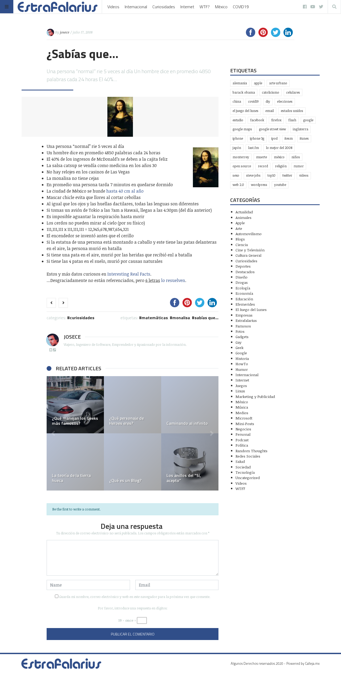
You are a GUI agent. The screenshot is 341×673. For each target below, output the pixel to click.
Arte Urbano (278, 83)
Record (263, 166)
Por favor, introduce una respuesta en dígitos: (133, 608)
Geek (239, 347)
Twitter (287, 175)
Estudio (238, 120)
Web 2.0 (238, 184)
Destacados (245, 271)
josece (64, 32)
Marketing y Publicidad (255, 396)
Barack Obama (244, 92)
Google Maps (242, 129)
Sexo (236, 175)
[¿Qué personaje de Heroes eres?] (132, 404)
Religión (281, 166)
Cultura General (248, 255)
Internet (187, 6)
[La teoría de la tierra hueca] (75, 462)
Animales (243, 217)
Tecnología (245, 472)
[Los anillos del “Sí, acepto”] (189, 462)
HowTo (242, 363)
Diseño (241, 277)
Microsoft (244, 418)
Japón (237, 148)
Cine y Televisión (250, 249)
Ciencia (242, 244)
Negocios (243, 428)
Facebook (257, 120)
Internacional (136, 6)
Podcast (242, 439)
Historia (242, 358)
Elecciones (285, 101)
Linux (240, 390)
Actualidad (244, 211)
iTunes (304, 138)
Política (242, 445)
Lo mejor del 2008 (279, 148)
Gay (238, 342)
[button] (53, 433)
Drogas (242, 282)
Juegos (241, 385)
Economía (244, 293)
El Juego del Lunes (251, 309)
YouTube (280, 184)
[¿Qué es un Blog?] (132, 462)
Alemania (240, 83)
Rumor (299, 166)
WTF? (205, 6)
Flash (292, 120)
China (237, 101)
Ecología (243, 287)
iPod (274, 138)
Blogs (240, 239)
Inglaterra (300, 129)
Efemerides (245, 304)
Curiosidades (163, 6)
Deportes (243, 266)
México (221, 6)
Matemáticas (155, 317)
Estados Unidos (292, 111)
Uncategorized (248, 477)
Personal (243, 434)
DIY (268, 101)
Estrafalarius (246, 320)
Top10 (271, 175)
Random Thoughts (251, 450)
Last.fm (253, 148)
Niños (295, 157)
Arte (239, 228)
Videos (113, 6)
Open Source (242, 166)
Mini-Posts (245, 423)
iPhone (238, 138)
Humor (242, 369)
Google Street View (272, 129)
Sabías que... (206, 317)
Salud (240, 461)
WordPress (259, 184)
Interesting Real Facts (128, 274)
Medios (242, 412)
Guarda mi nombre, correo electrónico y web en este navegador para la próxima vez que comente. (134, 596)
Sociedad (243, 467)
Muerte (261, 157)
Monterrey (241, 157)
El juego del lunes (245, 111)
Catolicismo (270, 92)
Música (242, 407)
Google (308, 120)
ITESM (289, 138)
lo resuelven (173, 280)
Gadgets (242, 336)
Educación (244, 298)
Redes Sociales (248, 456)
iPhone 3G (257, 138)
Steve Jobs (253, 175)
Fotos (240, 331)
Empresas (244, 315)
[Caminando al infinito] (189, 404)
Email (269, 111)
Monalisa (181, 317)
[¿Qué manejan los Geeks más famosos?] (75, 404)
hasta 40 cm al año (125, 191)
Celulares (293, 92)
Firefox (276, 120)
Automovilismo (249, 233)
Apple (258, 83)
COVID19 (241, 6)
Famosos (243, 326)
